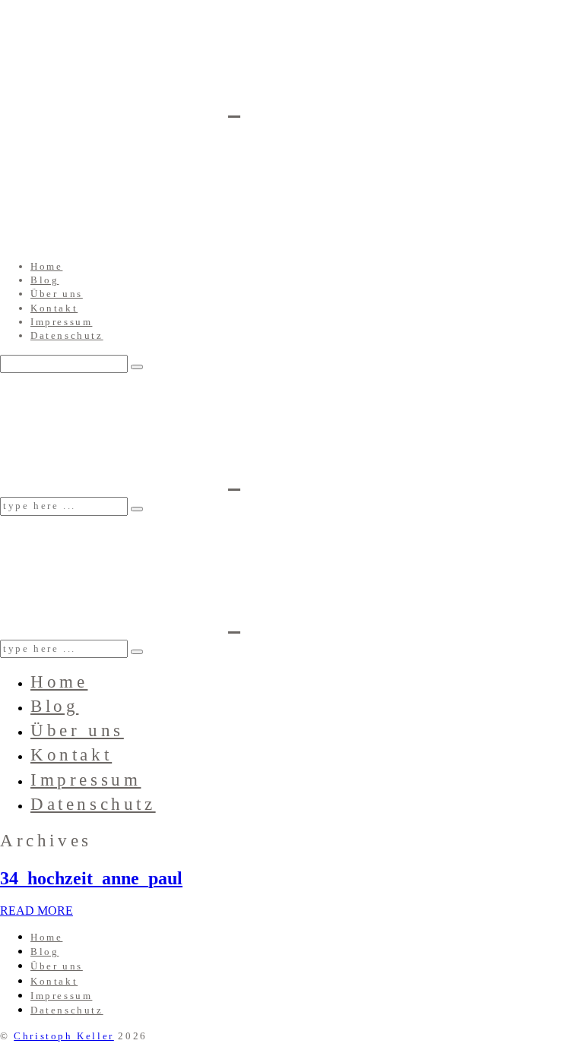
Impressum (61, 321)
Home (46, 266)
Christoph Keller (64, 1036)
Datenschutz (66, 335)
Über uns (56, 293)
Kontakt (54, 308)
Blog (44, 280)
